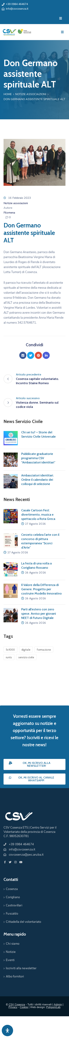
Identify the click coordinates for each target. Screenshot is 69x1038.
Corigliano (13, 897)
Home (8, 94)
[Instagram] (15, 862)
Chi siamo (12, 944)
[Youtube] (20, 862)
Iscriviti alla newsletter (21, 968)
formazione (44, 649)
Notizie (11, 952)
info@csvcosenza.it (17, 9)
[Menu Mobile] (61, 18)
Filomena (9, 213)
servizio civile (26, 657)
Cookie (24, 1007)
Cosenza (12, 889)
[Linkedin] (46, 355)
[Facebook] (22, 355)
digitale (25, 649)
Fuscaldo (12, 914)
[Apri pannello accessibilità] (7, 1030)
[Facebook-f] (5, 862)
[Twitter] (30, 355)
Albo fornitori (15, 976)
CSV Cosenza (17, 1004)
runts (9, 657)
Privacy (12, 1007)
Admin (58, 1004)
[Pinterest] (38, 355)
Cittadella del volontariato (23, 922)
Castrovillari (14, 905)
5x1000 (10, 649)
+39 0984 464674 (17, 4)
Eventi (10, 960)
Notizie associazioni (30, 94)
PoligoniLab (53, 1007)
